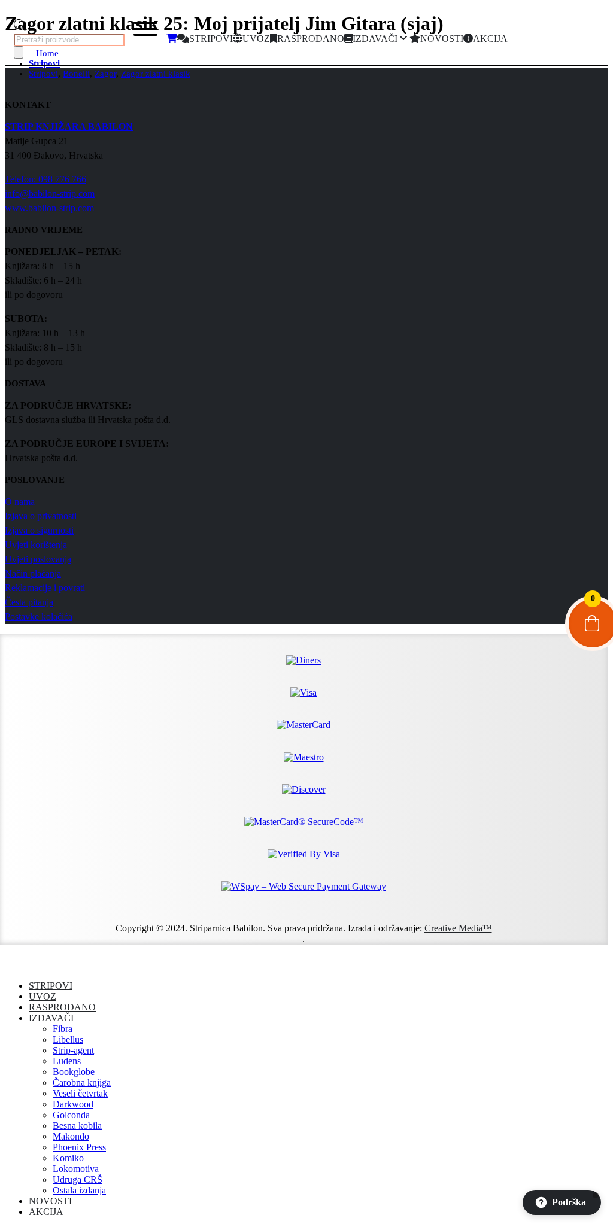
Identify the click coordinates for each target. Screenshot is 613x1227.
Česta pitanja (29, 602)
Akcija (46, 1212)
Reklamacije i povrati (45, 588)
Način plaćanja (33, 573)
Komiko (68, 1158)
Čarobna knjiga (82, 1082)
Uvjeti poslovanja (38, 559)
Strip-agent (73, 1050)
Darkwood (73, 1104)
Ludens (67, 1061)
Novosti (50, 1201)
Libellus (68, 1039)
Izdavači (51, 1018)
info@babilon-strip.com (50, 193)
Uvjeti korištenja (36, 545)
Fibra (62, 1029)
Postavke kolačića (38, 616)
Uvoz (42, 996)
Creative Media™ (458, 928)
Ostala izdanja (79, 1190)
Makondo (71, 1136)
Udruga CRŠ (77, 1179)
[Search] (18, 52)
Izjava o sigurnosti (39, 530)
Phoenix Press (79, 1147)
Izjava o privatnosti (41, 516)
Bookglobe (74, 1072)
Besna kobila (77, 1126)
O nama (20, 502)
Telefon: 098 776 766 (45, 179)
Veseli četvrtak (80, 1093)
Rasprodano (62, 1007)
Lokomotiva (76, 1169)
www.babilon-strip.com (49, 208)
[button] (12, 965)
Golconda (71, 1115)
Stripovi (50, 986)
